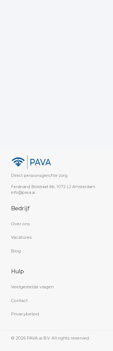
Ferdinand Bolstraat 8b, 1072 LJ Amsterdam (53, 186)
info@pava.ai (23, 192)
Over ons (20, 223)
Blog (16, 251)
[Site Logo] (22, 15)
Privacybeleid (25, 314)
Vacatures (21, 237)
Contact (19, 300)
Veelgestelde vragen (32, 286)
